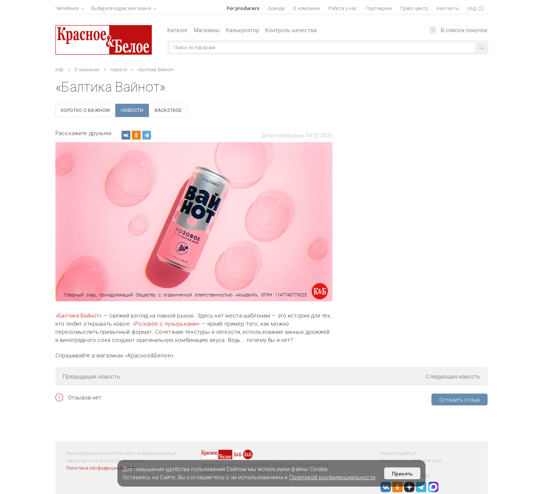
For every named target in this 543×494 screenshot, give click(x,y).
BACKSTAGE (168, 110)
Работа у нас (342, 8)
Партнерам (379, 8)
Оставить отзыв (459, 400)
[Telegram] (146, 135)
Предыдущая (91, 376)
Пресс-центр (414, 8)
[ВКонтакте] (126, 135)
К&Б (59, 69)
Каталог (177, 30)
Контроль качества (291, 30)
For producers (243, 8)
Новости (118, 69)
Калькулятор (243, 30)
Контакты (448, 8)
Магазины (207, 30)
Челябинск (67, 8)
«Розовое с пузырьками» (166, 323)
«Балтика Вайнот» (78, 315)
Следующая (453, 376)
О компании (306, 8)
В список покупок (464, 30)
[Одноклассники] (136, 135)
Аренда (276, 8)
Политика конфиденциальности (101, 468)
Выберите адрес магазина (121, 8)
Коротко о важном (85, 110)
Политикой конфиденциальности (332, 477)
